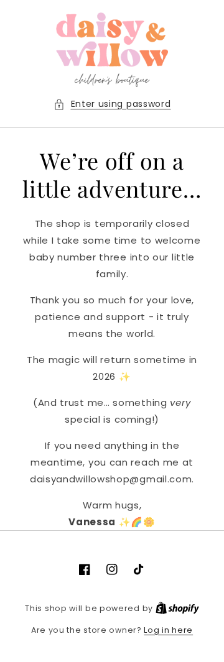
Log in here (168, 630)
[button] (112, 104)
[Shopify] (177, 608)
